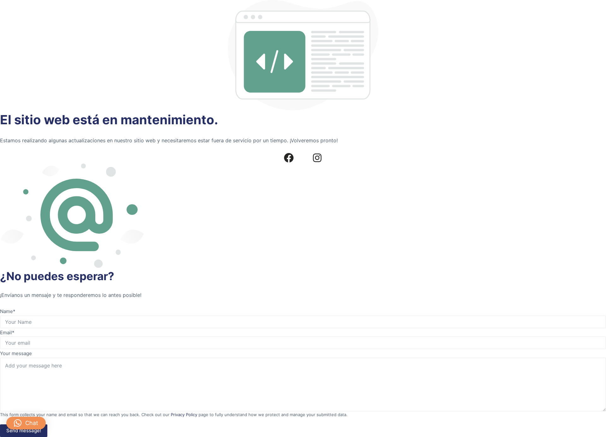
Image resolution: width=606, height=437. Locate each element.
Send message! (23, 431)
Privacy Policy (184, 414)
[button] (26, 423)
